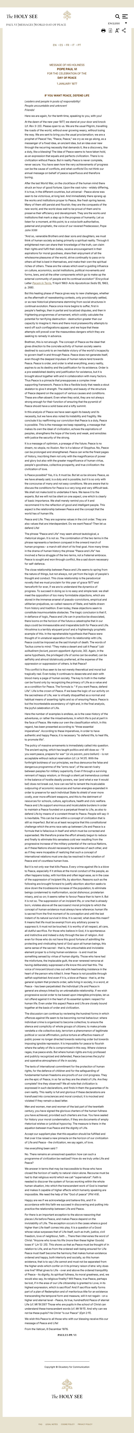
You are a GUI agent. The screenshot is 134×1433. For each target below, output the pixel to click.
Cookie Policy (68, 1424)
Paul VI (12, 24)
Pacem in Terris (41, 283)
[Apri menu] (124, 16)
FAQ (40, 1424)
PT (79, 45)
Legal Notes (51, 1424)
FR (67, 45)
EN (55, 45)
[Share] (124, 31)
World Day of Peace (50, 24)
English (115, 24)
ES (61, 45)
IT (73, 45)
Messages (26, 24)
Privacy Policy (85, 1424)
